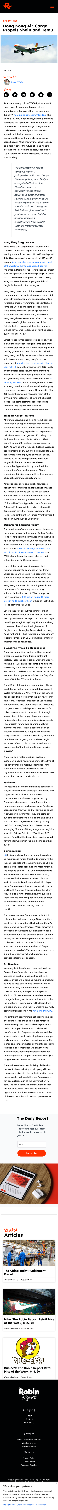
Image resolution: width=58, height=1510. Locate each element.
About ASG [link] (29, 1422)
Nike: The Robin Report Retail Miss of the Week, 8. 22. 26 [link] (29, 1321)
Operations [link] (10, 21)
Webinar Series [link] (29, 1443)
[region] (29, 1496)
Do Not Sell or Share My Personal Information (24, 1505)
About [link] (29, 1415)
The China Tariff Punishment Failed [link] (25, 1272)
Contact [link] (29, 1419)
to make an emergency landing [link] (30, 115)
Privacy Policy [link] (29, 1458)
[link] (7, 6)
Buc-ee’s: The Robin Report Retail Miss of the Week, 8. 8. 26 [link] (28, 1369)
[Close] (56, 1483)
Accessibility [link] (29, 1461)
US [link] (5, 855)
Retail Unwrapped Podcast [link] (29, 1439)
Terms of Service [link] (29, 1465)
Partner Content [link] (29, 1446)
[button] (7, 94)
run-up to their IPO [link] (42, 1010)
